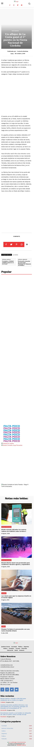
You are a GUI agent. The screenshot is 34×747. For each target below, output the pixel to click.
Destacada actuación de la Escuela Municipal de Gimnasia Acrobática (24, 263)
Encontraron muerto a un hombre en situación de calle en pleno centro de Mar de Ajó (15, 713)
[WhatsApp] (21, 244)
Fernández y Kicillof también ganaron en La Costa (8, 262)
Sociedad (15, 30)
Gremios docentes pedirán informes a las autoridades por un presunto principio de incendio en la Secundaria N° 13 (14, 706)
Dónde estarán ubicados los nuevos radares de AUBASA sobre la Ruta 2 (13, 530)
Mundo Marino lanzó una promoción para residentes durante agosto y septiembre (15, 563)
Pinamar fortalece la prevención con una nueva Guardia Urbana (15, 630)
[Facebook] (9, 5)
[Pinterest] (16, 244)
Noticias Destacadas (6, 526)
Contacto (21, 650)
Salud (16, 650)
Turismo (17, 648)
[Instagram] (13, 5)
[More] (27, 244)
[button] (29, 3)
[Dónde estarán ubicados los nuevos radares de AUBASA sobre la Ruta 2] (16, 514)
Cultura (5, 648)
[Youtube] (21, 5)
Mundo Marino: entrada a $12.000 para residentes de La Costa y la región (13, 699)
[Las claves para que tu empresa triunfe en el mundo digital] (16, 580)
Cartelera (11, 648)
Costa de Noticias (22, 51)
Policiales (24, 648)
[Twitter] (17, 5)
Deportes (26, 646)
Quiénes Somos (5, 646)
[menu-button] (2, 3)
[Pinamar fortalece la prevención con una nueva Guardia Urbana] (16, 613)
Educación (10, 650)
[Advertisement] (17, 95)
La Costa (15, 254)
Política (3, 626)
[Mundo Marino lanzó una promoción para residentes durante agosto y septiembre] (16, 547)
